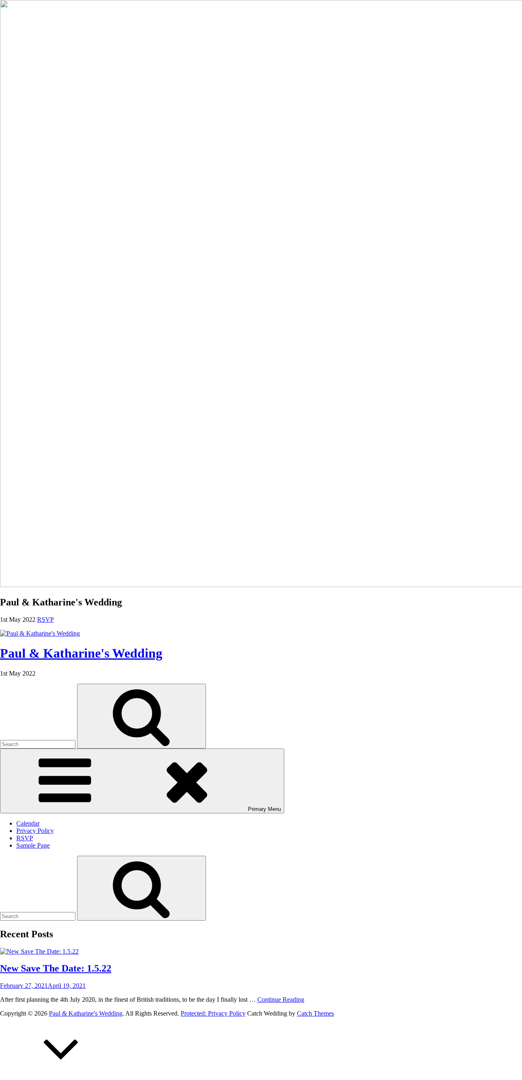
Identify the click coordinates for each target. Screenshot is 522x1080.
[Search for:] (38, 743)
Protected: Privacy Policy (213, 1013)
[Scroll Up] (61, 1076)
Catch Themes (315, 1013)
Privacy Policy (35, 830)
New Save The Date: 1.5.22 (55, 968)
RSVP (24, 838)
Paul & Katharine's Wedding (81, 653)
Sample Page (33, 845)
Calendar (28, 823)
